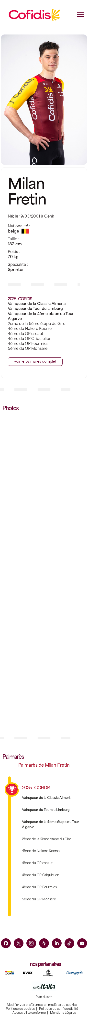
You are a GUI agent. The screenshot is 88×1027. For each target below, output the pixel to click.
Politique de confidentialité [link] (58, 1008)
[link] (6, 943)
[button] (35, 361)
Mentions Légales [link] (63, 1012)
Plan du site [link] (44, 997)
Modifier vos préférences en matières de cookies (42, 1005)
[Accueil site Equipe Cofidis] (34, 14)
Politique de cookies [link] (20, 1008)
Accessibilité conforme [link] (29, 1012)
